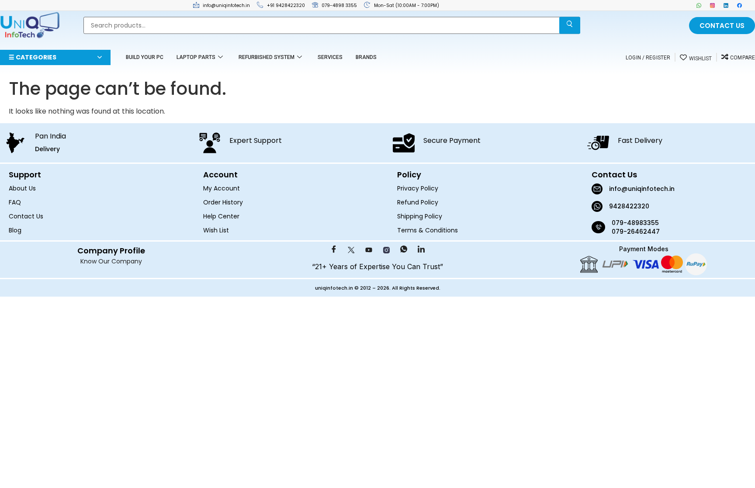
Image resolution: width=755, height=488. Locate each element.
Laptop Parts (196, 57)
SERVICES (330, 57)
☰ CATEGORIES (32, 57)
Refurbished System (266, 57)
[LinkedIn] (726, 5)
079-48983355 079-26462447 (636, 227)
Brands (366, 57)
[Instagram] (712, 5)
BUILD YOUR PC (144, 57)
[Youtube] (368, 250)
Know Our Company (111, 261)
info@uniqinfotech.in (642, 188)
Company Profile (111, 250)
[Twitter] (351, 250)
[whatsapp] (698, 5)
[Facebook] (739, 5)
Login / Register (648, 58)
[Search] (569, 25)
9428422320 (629, 206)
